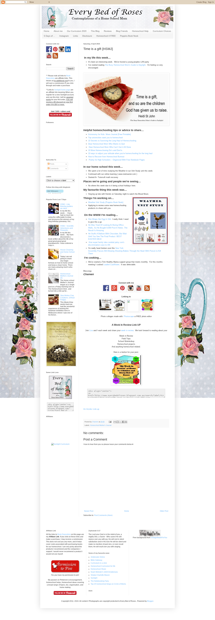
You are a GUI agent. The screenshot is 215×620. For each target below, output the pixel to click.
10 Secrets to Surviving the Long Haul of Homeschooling (112, 141)
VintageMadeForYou (158, 538)
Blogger (150, 601)
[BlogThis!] (117, 421)
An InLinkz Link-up (91, 409)
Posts (51, 164)
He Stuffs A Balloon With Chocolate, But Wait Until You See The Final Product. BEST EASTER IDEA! (107, 236)
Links (75, 36)
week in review (127, 330)
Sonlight (94, 578)
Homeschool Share (98, 569)
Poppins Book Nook (129, 36)
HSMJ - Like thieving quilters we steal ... (66, 206)
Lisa (91, 330)
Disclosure (87, 36)
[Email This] (114, 421)
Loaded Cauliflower (111, 264)
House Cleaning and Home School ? (67, 252)
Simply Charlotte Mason (100, 575)
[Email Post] (110, 422)
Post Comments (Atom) (103, 515)
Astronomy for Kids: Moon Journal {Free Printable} (109, 134)
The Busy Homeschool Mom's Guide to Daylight (125, 65)
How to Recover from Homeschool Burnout (106, 157)
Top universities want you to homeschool (105, 137)
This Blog (95, 31)
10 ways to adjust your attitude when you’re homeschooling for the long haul (120, 153)
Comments (54, 169)
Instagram (64, 36)
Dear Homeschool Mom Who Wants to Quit (106, 144)
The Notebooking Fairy (100, 581)
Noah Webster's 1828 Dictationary (104, 572)
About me (58, 31)
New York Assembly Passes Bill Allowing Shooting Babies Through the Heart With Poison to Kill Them (124, 251)
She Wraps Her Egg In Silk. (100, 219)
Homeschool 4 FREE (106, 36)
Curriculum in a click (99, 563)
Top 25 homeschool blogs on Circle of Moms (108, 584)
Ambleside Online (98, 557)
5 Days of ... (49, 36)
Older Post (164, 511)
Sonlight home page (62, 90)
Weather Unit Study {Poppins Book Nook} (106, 202)
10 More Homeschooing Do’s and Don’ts (105, 150)
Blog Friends (122, 31)
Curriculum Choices (162, 31)
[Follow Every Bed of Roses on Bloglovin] (54, 193)
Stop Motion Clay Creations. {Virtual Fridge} (67, 297)
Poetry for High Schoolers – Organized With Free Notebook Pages (117, 160)
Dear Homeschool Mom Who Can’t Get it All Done (109, 147)
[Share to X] (120, 421)
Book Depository (64, 534)
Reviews (108, 31)
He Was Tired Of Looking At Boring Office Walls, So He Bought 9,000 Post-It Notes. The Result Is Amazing (107, 228)
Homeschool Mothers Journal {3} (66, 276)
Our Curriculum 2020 (76, 31)
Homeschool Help (140, 31)
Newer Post (88, 511)
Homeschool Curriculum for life (103, 566)
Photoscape (129, 316)
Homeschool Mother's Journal (100, 425)
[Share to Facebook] (123, 421)
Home (46, 31)
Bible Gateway (96, 560)
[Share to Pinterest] (125, 421)
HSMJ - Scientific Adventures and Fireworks (67, 228)
